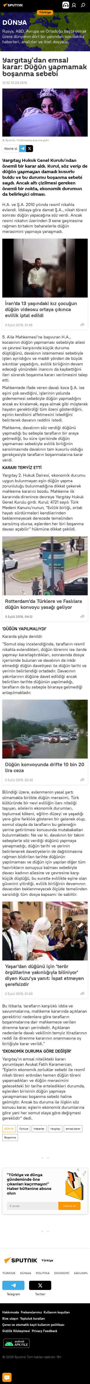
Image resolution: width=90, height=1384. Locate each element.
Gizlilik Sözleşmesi (16, 1331)
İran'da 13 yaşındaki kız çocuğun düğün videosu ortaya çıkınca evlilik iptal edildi (41, 309)
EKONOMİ (61, 1273)
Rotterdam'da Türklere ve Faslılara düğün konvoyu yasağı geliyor (43, 604)
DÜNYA (9, 1128)
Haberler (39, 1128)
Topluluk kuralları (32, 1318)
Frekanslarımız (31, 1312)
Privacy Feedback (44, 1331)
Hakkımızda (10, 1312)
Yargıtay (55, 1128)
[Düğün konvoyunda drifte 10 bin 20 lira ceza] (45, 729)
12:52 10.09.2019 (14, 83)
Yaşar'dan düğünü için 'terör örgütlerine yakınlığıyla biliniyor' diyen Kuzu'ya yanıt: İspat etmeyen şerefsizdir (44, 975)
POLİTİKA (43, 1273)
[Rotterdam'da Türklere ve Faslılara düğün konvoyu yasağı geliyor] (45, 565)
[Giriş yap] (73, 5)
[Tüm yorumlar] (7, 1377)
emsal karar (73, 1128)
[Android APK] (16, 1344)
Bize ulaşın (10, 1318)
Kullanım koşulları (57, 1312)
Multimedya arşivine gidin (33, 140)
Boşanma (10, 1137)
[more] (82, 324)
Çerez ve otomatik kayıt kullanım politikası (33, 1325)
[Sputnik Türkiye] (13, 7)
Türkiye (23, 1128)
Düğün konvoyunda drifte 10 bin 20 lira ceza (44, 767)
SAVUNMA (81, 1273)
